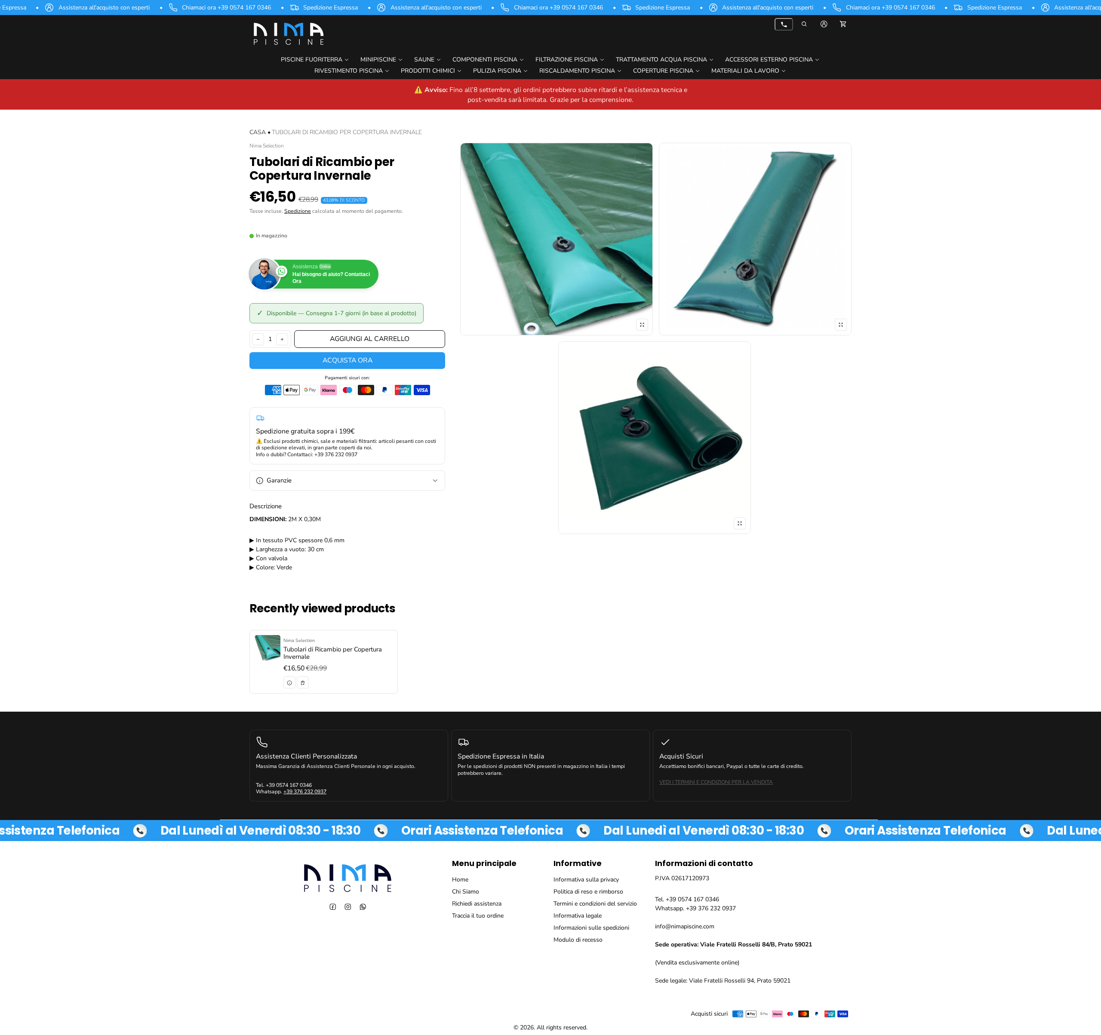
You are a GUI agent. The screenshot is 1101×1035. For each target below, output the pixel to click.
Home (460, 879)
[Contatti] (784, 24)
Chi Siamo (465, 892)
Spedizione (297, 211)
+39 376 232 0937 (304, 792)
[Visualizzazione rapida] (289, 683)
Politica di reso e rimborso (588, 892)
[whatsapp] (362, 906)
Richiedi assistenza (476, 904)
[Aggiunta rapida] (303, 683)
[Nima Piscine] (288, 33)
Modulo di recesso (578, 940)
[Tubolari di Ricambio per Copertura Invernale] (323, 661)
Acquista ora (347, 360)
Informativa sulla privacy (586, 879)
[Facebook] (332, 906)
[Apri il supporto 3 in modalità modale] (755, 239)
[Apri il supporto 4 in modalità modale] (654, 438)
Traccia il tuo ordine (478, 916)
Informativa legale (578, 916)
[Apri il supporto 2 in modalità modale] (556, 239)
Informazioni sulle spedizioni (591, 928)
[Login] (823, 24)
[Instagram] (347, 906)
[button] (804, 24)
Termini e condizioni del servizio (595, 904)
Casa (257, 132)
